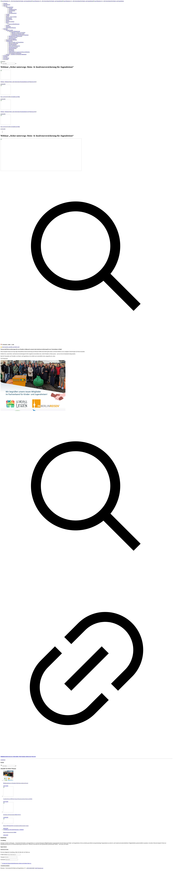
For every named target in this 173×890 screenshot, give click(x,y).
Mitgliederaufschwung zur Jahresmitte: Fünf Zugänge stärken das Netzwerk (18, 756)
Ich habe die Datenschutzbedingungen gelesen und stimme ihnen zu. (16, 863)
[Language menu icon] (3, 61)
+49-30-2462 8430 (30, 868)
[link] (15, 63)
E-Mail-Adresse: (4, 854)
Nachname (3, 859)
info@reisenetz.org (39, 868)
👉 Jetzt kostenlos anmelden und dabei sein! (10, 347)
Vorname (2, 857)
